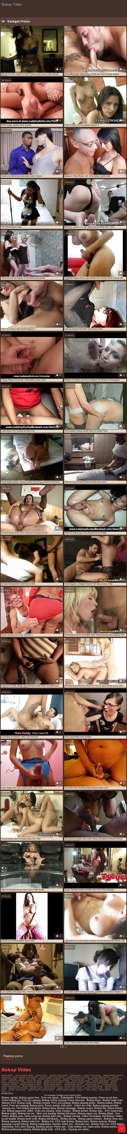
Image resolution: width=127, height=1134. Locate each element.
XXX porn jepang (25, 1126)
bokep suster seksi (18, 1088)
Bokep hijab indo (113, 1100)
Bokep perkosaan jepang (16, 1129)
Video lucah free (108, 1097)
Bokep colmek (72, 1116)
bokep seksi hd (92, 1084)
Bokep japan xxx (87, 1113)
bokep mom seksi (100, 1081)
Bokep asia (96, 1110)
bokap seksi (7, 1075)
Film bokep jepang (86, 1097)
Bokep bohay (69, 1118)
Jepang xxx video (78, 1129)
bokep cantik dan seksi (49, 1079)
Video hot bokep (91, 1116)
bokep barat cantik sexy (53, 1077)
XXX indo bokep (64, 1121)
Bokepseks (67, 1097)
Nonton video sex (63, 1124)
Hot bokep (108, 1116)
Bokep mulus (85, 1108)
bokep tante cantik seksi (42, 1088)
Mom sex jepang (46, 1113)
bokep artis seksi (92, 1075)
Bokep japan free (29, 1097)
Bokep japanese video (20, 1110)
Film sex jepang (31, 1100)
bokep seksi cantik (73, 1084)
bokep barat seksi (101, 1077)
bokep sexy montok (75, 1086)
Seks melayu (63, 1110)
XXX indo (61, 1129)
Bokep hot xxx (26, 1113)
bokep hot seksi (16, 1081)
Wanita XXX (9, 1102)
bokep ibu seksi (34, 1081)
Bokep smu (16, 1116)
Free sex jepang (18, 1105)
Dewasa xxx (82, 1124)
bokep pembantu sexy (30, 1084)
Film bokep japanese (28, 1108)
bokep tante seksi (93, 1088)
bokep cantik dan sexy (74, 1079)
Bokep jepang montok (105, 1105)
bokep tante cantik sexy (70, 1088)
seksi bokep (105, 1090)
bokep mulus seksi (75, 1083)
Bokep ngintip (10, 1097)
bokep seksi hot (109, 1084)
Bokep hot (48, 1121)
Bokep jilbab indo (43, 1129)
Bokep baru (49, 1108)
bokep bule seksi (27, 1079)
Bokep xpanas (98, 1121)
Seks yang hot (32, 1116)
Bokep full (100, 1108)
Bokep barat (93, 1100)
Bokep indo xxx (100, 1124)
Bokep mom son (113, 1118)
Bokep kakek (104, 1102)
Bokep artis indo (52, 1116)
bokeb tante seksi (58, 1075)
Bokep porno (109, 1126)
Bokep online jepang (54, 1100)
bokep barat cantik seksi (25, 1077)
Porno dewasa (76, 1100)
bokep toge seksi (17, 1090)
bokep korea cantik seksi (56, 1081)
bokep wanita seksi (65, 1090)
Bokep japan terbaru (90, 1118)
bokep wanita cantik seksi (41, 1090)
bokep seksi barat (53, 1084)
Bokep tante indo (27, 1118)
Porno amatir (52, 1105)
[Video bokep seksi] (121, 1128)
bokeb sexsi (41, 1075)
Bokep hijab (24, 1102)
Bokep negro (9, 1113)
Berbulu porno (44, 1126)
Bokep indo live (30, 1121)
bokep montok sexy (53, 1083)
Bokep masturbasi (40, 1124)
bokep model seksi (81, 1081)
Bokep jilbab (106, 1113)
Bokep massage (66, 1108)
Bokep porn (36, 1105)
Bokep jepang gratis (84, 1102)
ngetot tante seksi (87, 1090)
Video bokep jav (11, 1100)
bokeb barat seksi (24, 1075)
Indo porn (67, 1105)
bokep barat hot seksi (78, 1077)
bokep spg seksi (94, 1086)
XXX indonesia (113, 1110)
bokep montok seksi (31, 1083)
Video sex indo (82, 1105)
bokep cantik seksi (97, 1079)
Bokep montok (41, 1102)
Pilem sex (60, 1126)
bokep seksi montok (32, 1086)
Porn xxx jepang (60, 1102)
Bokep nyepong (11, 1121)
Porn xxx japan (50, 1097)
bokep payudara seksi (97, 1083)
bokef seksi (75, 1075)
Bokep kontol (80, 1110)
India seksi (94, 1126)
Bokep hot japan (66, 1113)
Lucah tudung (21, 1124)
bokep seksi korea (11, 1086)
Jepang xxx (8, 1108)
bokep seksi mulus (53, 1086)
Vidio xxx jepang (44, 1110)
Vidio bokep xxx (77, 1126)
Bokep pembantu (49, 1118)
